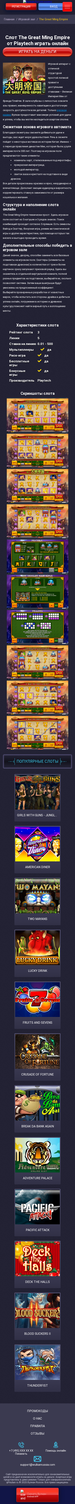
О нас (37, 1418)
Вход (54, 6)
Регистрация (21, 6)
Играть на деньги (37, 51)
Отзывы (37, 1433)
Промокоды (37, 1411)
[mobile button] (67, 7)
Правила (37, 1426)
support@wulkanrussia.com (37, 1464)
